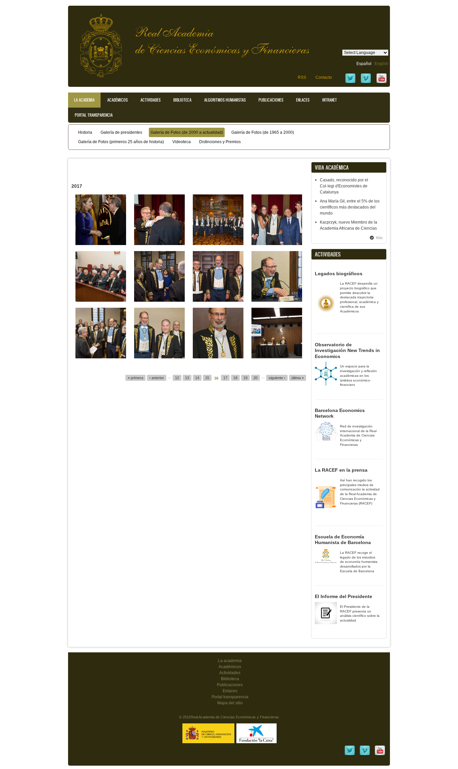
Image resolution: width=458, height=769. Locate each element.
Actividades (150, 100)
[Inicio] (96, 42)
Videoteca (181, 141)
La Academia (84, 100)
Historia (85, 132)
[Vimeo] (365, 82)
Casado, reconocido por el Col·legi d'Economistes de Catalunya (344, 186)
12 (177, 378)
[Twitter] (350, 82)
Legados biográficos (338, 273)
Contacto (324, 77)
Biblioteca (182, 100)
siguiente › (277, 378)
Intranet (329, 100)
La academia (230, 660)
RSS (302, 77)
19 (245, 378)
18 (235, 378)
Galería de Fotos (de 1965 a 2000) (262, 132)
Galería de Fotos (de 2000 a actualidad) (187, 132)
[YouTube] (381, 82)
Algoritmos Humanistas (225, 100)
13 (187, 378)
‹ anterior (156, 378)
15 (207, 378)
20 (255, 378)
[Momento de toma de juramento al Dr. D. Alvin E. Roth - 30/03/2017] (159, 300)
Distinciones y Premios (220, 141)
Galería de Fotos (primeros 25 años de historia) (121, 141)
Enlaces (302, 100)
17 (225, 378)
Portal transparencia (94, 115)
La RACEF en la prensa (341, 470)
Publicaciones (271, 100)
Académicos (117, 100)
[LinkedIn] (349, 755)
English (381, 63)
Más (379, 238)
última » (297, 378)
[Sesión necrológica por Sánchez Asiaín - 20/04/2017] (100, 300)
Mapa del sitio (230, 703)
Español (363, 63)
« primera (135, 378)
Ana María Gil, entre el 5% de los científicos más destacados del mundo (350, 207)
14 (197, 378)
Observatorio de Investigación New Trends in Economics (347, 350)
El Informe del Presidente (343, 596)
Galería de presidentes (121, 132)
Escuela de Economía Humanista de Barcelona (343, 539)
